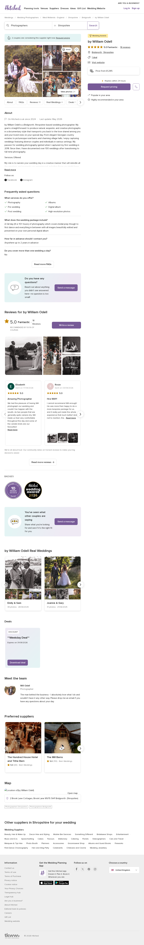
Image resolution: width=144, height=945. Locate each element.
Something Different (84, 834)
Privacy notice (10, 880)
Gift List (81, 8)
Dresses (64, 8)
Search (93, 25)
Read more (10, 169)
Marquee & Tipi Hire (13, 843)
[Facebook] (76, 869)
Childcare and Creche (76, 848)
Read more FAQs (42, 264)
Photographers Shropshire (16, 807)
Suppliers (54, 8)
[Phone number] (136, 86)
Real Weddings (55, 102)
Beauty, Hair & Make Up (15, 834)
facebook (12, 180)
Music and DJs (10, 839)
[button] (42, 287)
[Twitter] (82, 869)
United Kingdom (122, 870)
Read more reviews (41, 462)
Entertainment (122, 834)
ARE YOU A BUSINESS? (129, 3)
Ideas (73, 8)
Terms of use (10, 872)
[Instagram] (95, 869)
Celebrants (58, 848)
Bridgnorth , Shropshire (103, 52)
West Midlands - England (54, 17)
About (10, 102)
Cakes (40, 839)
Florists (85, 839)
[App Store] (46, 884)
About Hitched (10, 905)
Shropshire (73, 17)
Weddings (9, 17)
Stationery (62, 839)
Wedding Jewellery (98, 848)
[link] (23, 584)
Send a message (66, 287)
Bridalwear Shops (104, 834)
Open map (73, 793)
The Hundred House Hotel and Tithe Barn (22, 759)
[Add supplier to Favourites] (76, 49)
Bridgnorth (87, 17)
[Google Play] (62, 884)
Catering (75, 839)
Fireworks (119, 843)
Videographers (99, 839)
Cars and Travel (116, 839)
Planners (45, 843)
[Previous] (5, 102)
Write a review (66, 325)
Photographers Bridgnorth (40, 807)
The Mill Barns (55, 757)
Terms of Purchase (12, 876)
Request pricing (109, 86)
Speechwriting (27, 839)
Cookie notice (10, 884)
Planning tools (31, 8)
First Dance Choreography (16, 848)
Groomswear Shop (76, 843)
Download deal (17, 662)
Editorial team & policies (15, 909)
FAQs (21, 102)
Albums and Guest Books (99, 843)
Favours (50, 839)
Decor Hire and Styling (39, 834)
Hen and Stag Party (40, 848)
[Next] (80, 102)
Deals (72, 102)
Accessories (58, 843)
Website (96, 8)
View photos (68, 91)
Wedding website (12, 921)
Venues (44, 8)
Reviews (35, 102)
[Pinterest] (88, 869)
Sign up (136, 8)
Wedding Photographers (28, 17)
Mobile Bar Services (62, 834)
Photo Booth (32, 843)
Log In (127, 8)
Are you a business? (13, 901)
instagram (28, 180)
